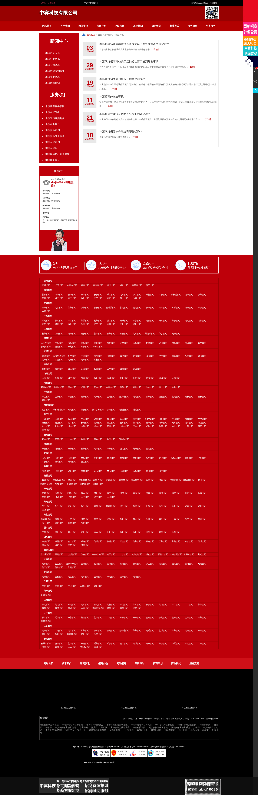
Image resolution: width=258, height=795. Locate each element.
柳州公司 (85, 397)
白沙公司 (59, 493)
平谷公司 (85, 643)
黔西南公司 (137, 285)
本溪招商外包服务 (54, 136)
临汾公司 (150, 378)
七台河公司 (72, 554)
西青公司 (59, 359)
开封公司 (72, 346)
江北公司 (46, 426)
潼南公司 (98, 426)
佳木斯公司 (46, 554)
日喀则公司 (124, 439)
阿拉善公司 (124, 410)
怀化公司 (72, 506)
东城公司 (98, 647)
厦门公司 (124, 449)
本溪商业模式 (52, 124)
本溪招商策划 (52, 130)
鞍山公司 (46, 617)
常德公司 (137, 506)
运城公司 (111, 378)
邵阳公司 (46, 506)
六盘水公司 (72, 285)
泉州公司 (72, 449)
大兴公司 (202, 643)
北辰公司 (46, 359)
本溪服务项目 (52, 160)
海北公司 (137, 577)
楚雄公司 (124, 564)
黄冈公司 (137, 519)
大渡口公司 (124, 426)
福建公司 (48, 444)
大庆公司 (124, 554)
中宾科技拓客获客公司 (72, 725)
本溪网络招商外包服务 (57, 154)
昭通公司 (202, 564)
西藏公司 (48, 435)
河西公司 (111, 356)
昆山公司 (72, 630)
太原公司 (176, 378)
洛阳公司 (72, 343)
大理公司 (163, 564)
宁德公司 (46, 449)
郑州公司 (111, 343)
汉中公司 (163, 471)
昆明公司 (137, 564)
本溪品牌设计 (52, 148)
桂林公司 (189, 397)
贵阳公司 (150, 285)
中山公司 (72, 320)
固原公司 (59, 586)
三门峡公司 (46, 343)
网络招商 (120, 26)
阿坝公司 (46, 298)
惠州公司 (72, 324)
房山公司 (124, 643)
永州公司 (176, 506)
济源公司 (59, 346)
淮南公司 (72, 458)
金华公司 (176, 532)
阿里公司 (59, 439)
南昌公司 (176, 333)
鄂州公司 (85, 523)
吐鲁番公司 (72, 484)
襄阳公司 (163, 519)
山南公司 (72, 439)
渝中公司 (72, 423)
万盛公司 (202, 423)
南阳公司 (59, 343)
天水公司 (163, 307)
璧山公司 (111, 423)
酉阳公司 (202, 426)
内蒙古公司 (49, 405)
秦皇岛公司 (111, 387)
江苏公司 (48, 626)
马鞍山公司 (176, 458)
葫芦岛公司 (46, 621)
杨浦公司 (111, 608)
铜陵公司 (59, 462)
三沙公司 (111, 497)
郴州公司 (202, 506)
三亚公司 (85, 497)
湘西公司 (189, 506)
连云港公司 (124, 630)
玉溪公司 (85, 564)
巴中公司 (85, 294)
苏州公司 (137, 630)
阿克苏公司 (124, 480)
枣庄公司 (72, 545)
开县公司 (111, 426)
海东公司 (85, 577)
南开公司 (72, 359)
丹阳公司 (202, 630)
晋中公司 (72, 378)
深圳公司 (137, 320)
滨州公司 (163, 541)
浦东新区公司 (98, 608)
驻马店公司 (46, 346)
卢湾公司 (72, 604)
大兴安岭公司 (176, 554)
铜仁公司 (124, 285)
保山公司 (150, 564)
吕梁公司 (85, 378)
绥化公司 (150, 554)
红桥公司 (98, 359)
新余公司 (98, 333)
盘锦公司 (150, 617)
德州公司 (137, 541)
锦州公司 (202, 617)
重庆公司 (48, 414)
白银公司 (189, 307)
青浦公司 (124, 608)
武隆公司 (150, 426)
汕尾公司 (46, 320)
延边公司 (137, 369)
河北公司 (48, 383)
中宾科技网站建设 (94, 725)
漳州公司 (111, 449)
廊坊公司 (137, 387)
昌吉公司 (72, 480)
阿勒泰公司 (85, 484)
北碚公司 (98, 423)
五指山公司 (72, 493)
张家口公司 (59, 387)
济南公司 (85, 545)
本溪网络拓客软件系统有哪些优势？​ (120, 131)
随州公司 (59, 523)
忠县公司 (59, 423)
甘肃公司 (48, 303)
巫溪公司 (176, 419)
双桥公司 (189, 419)
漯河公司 (163, 343)
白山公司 (72, 369)
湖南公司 (48, 501)
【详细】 (155, 49)
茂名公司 (59, 320)
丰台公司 (72, 647)
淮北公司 (59, 458)
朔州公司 (124, 378)
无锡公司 (189, 630)
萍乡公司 (163, 333)
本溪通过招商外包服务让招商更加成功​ (122, 79)
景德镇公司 (150, 333)
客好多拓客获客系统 (164, 725)
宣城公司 (124, 458)
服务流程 (192, 26)
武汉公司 (59, 519)
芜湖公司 (163, 458)
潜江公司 (85, 519)
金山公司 (176, 604)
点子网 (196, 727)
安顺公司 (46, 285)
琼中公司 (98, 497)
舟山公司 (72, 532)
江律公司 (59, 419)
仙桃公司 (150, 519)
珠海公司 (85, 324)
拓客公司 (81, 730)
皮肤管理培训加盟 (53, 730)
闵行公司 (111, 604)
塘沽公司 (202, 356)
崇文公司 (189, 643)
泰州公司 (46, 634)
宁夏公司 (48, 581)
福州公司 (85, 449)
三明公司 (150, 449)
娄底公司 (98, 506)
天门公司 (72, 519)
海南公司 (48, 488)
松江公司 (137, 608)
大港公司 (124, 356)
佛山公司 (111, 320)
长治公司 (137, 378)
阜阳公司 (85, 458)
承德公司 (124, 387)
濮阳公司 (176, 343)
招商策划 (156, 26)
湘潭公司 (46, 510)
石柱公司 (46, 423)
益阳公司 (85, 506)
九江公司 (137, 333)
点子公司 (183, 730)
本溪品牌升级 (52, 112)
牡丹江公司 (189, 554)
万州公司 (163, 423)
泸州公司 (202, 294)
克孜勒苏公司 (85, 480)
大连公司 (111, 617)
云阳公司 (150, 423)
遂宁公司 (59, 298)
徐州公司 (176, 630)
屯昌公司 (72, 497)
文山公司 (59, 564)
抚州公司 (46, 333)
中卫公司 (72, 586)
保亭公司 (150, 493)
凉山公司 (137, 294)
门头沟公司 (85, 647)
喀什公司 (46, 480)
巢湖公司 (111, 458)
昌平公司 (150, 643)
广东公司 (48, 316)
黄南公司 (98, 577)
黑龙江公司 (49, 550)
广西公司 (48, 392)
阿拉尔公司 (98, 484)
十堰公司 (176, 519)
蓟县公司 (176, 356)
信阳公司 (85, 343)
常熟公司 (59, 634)
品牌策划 (138, 26)
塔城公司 (59, 484)
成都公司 (150, 294)
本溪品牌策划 (52, 142)
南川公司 (176, 423)
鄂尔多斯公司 (98, 410)
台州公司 (137, 532)
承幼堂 (205, 730)
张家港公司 (72, 634)
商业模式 (174, 26)
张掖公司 (85, 307)
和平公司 (72, 356)
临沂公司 (111, 541)
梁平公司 (189, 423)
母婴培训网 (114, 730)
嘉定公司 (46, 604)
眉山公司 (124, 298)
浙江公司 (48, 527)
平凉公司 (202, 307)
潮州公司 (137, 324)
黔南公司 (85, 285)
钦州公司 (150, 397)
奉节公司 (46, 430)
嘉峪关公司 (111, 307)
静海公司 (137, 356)
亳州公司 (98, 458)
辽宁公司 (48, 613)
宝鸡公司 (46, 471)
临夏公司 (98, 307)
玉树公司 (59, 577)
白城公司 (124, 369)
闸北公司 (59, 604)
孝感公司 (98, 519)
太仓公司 (59, 630)
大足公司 (189, 426)
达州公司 (85, 298)
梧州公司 (46, 400)
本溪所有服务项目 (54, 106)
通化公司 (46, 369)
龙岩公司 (59, 449)
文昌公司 (46, 497)
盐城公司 (163, 630)
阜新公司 (72, 617)
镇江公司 (98, 630)
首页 (99, 35)
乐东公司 (202, 493)
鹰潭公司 (72, 333)
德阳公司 (189, 294)
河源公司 (150, 320)
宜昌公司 (72, 523)
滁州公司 (189, 458)
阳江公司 (163, 320)
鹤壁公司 (150, 343)
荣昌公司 (163, 426)
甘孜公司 (46, 294)
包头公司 (46, 410)
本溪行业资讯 (52, 59)
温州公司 (59, 532)
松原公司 (59, 369)
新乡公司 (202, 343)
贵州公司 (48, 281)
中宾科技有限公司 (91, 3)
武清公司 (46, 356)
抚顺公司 (176, 617)
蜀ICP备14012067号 (107, 762)
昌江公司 (176, 493)
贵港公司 (111, 397)
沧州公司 (176, 387)
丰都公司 (46, 419)
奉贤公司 (72, 608)
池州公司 (202, 458)
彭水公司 (137, 423)
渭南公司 (59, 471)
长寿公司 (85, 423)
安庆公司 (46, 458)
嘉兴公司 (163, 532)
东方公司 (137, 493)
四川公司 (48, 290)
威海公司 (85, 541)
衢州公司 (85, 532)
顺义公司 (163, 643)
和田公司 (202, 480)
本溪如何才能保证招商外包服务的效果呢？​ (124, 114)
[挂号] (255, 81)
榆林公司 (85, 471)
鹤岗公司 (202, 554)
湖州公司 (111, 532)
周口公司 (189, 343)
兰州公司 (72, 307)
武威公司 (176, 307)
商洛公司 (150, 471)
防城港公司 (124, 397)
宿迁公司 (111, 630)
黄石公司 (202, 519)
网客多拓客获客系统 (49, 725)
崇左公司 (46, 397)
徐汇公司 (137, 604)
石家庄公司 (46, 387)
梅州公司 (98, 320)
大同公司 (46, 378)
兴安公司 (85, 410)
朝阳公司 (98, 617)
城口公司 (72, 426)
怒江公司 (59, 567)
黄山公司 (85, 462)
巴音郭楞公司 (176, 480)
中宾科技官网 (139, 727)
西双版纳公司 (72, 564)
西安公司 (111, 471)
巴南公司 (137, 426)
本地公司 (85, 608)
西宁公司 (124, 577)
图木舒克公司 (137, 480)
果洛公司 (111, 577)
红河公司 (72, 567)
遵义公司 (111, 285)
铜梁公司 (98, 419)
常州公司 (85, 630)
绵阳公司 (59, 294)
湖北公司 (48, 514)
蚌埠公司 (72, 462)
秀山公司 (124, 419)
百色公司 (163, 397)
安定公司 (46, 493)
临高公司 (189, 493)
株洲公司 (163, 506)
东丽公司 (189, 356)
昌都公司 (98, 439)
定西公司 (59, 307)
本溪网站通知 (52, 83)
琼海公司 (163, 493)
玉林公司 (202, 397)
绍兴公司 (150, 532)
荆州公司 (124, 519)
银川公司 (98, 586)
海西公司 (72, 577)
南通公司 (150, 630)
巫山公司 (85, 419)
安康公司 (124, 471)
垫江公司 (59, 426)
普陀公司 (59, 608)
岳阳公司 (59, 506)
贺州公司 (59, 397)
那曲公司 (46, 439)
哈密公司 (150, 480)
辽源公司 (85, 369)
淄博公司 (59, 541)
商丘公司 (98, 343)
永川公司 (163, 419)
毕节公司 (59, 285)
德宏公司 (46, 567)
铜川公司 (72, 471)
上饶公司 (59, 333)
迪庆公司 (46, 564)
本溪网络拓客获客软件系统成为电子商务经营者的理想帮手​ (134, 44)
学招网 (48, 727)
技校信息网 (205, 725)
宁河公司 (85, 356)
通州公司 (98, 643)
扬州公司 (85, 634)
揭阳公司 (98, 324)
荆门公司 (189, 519)
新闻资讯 (83, 26)
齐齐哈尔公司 (98, 554)
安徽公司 (48, 453)
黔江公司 (111, 419)
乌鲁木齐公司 (46, 484)
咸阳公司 (137, 471)
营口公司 (85, 617)
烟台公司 (124, 541)
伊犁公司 (163, 480)
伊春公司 (85, 554)
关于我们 (65, 26)
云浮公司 (124, 320)
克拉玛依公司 (59, 480)
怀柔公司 (176, 643)
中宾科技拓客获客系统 (117, 725)
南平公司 (98, 449)
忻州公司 (98, 378)
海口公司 (124, 493)
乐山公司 (111, 294)
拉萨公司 (85, 439)
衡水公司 (150, 387)
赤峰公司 (111, 410)
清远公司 (189, 320)
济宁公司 (72, 541)
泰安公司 (189, 541)
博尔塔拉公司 (189, 480)
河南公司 (48, 338)
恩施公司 (111, 519)
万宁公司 (111, 493)
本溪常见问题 (52, 53)
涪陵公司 (85, 426)
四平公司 (111, 369)
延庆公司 (111, 643)
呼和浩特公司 (59, 410)
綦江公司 (72, 419)
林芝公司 (111, 439)
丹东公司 (137, 617)
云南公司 (48, 559)
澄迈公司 (59, 497)
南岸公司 (137, 419)
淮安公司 (98, 634)
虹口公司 (163, 604)
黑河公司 (59, 554)
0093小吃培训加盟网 (187, 725)
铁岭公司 (163, 617)
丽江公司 (176, 564)
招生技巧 (70, 730)
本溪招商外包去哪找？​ (112, 96)
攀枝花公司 (176, 294)
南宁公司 (98, 397)
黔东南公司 (98, 285)
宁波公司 (46, 532)
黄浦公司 (46, 608)
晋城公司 (163, 378)
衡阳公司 (124, 506)
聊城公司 (202, 541)
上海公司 (48, 600)
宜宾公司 (111, 298)
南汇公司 (85, 604)
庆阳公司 (150, 307)
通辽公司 (137, 410)
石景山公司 (46, 643)
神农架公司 (46, 519)
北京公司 (48, 639)
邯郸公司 (85, 387)
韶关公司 (85, 320)
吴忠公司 (46, 586)
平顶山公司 (98, 346)
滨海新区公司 (59, 356)
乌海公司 (72, 410)
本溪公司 (124, 617)
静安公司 (150, 604)
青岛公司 (150, 541)
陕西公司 (48, 466)
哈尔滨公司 (137, 554)
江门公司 (46, 324)
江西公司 (48, 329)
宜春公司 (124, 333)
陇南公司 (137, 307)
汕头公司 (202, 320)
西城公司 (137, 643)
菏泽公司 (98, 541)
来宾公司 (72, 397)
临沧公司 (98, 564)
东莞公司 (111, 324)
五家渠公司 (111, 480)
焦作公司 (85, 346)
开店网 (94, 727)
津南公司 (163, 356)
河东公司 (85, 359)
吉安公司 (85, 333)
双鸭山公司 (163, 554)
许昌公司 (124, 343)
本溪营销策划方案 (54, 71)
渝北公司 (176, 426)
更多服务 (211, 26)
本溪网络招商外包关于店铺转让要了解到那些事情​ (129, 61)
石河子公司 (98, 480)
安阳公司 (137, 343)
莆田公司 (137, 449)
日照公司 (46, 545)
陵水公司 (85, 493)
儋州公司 (98, 493)
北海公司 (176, 397)
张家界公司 (111, 506)
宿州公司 (137, 458)
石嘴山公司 (85, 586)
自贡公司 (137, 298)
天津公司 (48, 351)
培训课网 (83, 727)
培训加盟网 (170, 730)
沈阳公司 (189, 617)
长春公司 (98, 369)
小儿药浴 (195, 730)
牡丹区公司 (46, 595)
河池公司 (137, 397)
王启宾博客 (128, 730)
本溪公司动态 (52, 65)
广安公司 (163, 294)
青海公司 (48, 572)
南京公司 (46, 630)
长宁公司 (202, 604)
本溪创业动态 (52, 77)
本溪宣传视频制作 (54, 118)
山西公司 (48, 373)
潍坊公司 (59, 545)
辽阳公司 (59, 617)
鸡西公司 (111, 554)
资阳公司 (72, 294)
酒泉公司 (46, 307)
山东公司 (48, 537)
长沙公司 (150, 506)
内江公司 (124, 294)
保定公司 (72, 387)
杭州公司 (124, 532)
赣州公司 (111, 333)
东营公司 (46, 541)
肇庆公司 (176, 320)
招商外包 (101, 26)
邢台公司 (98, 387)
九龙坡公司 (150, 419)
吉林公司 (48, 364)
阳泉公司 (59, 378)
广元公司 (98, 298)
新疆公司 (48, 475)
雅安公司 (98, 294)
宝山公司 (189, 604)
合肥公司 (150, 458)
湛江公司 (59, 324)
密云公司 (59, 643)
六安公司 (46, 462)
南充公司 (72, 298)
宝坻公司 (98, 356)
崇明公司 (124, 604)
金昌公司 (46, 311)
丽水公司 (98, 532)
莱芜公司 (176, 541)
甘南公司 (124, 307)
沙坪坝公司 (202, 419)
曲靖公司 (111, 564)
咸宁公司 (46, 523)
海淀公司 (46, 647)
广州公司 (124, 324)
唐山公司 (163, 387)
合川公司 (124, 423)
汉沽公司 (150, 356)
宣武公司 (59, 647)
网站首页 (47, 26)
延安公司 (98, 471)
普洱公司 (189, 564)
